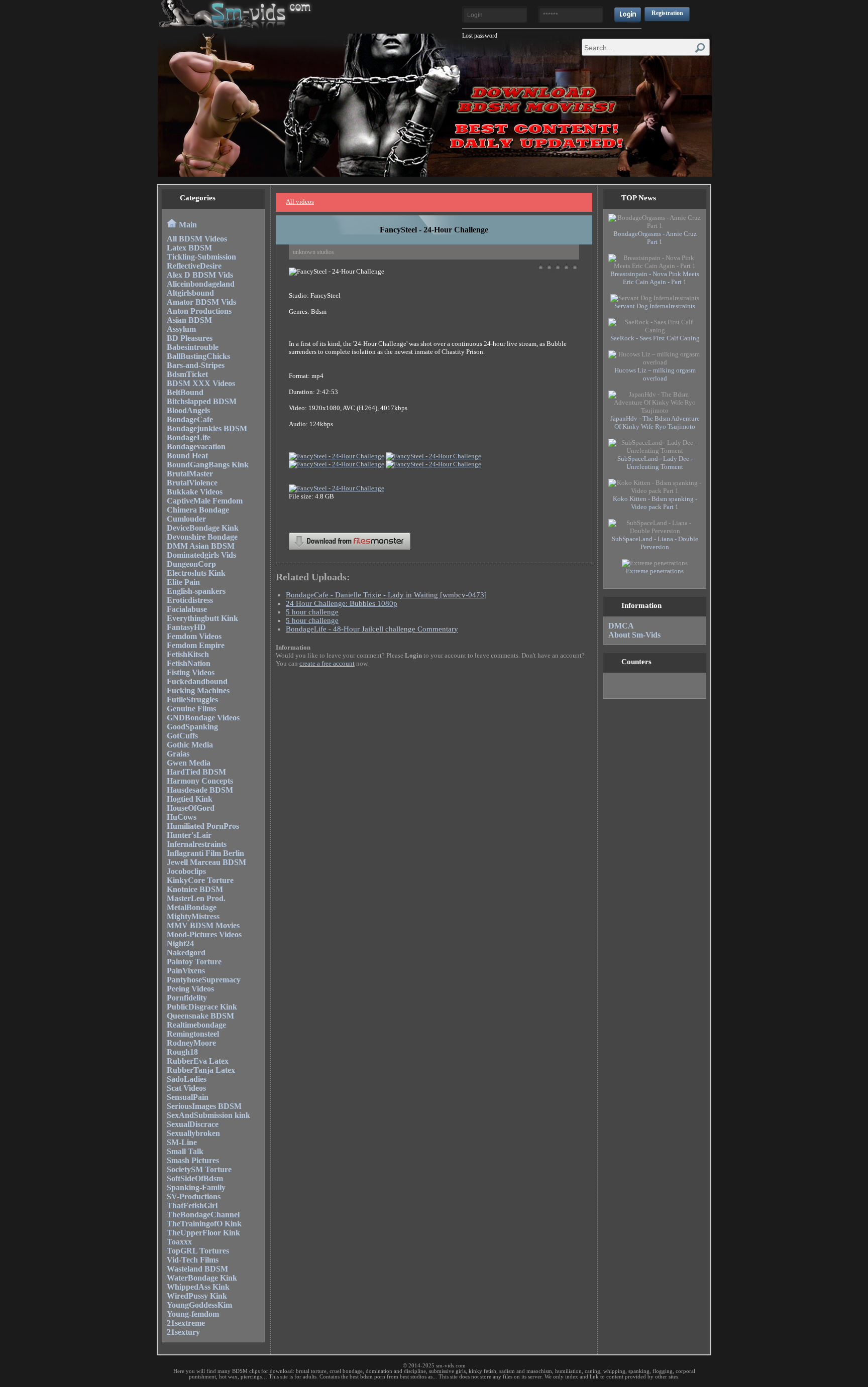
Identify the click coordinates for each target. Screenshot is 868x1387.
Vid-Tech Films (193, 1259)
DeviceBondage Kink (203, 528)
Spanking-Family (196, 1187)
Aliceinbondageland (201, 284)
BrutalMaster (190, 473)
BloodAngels (188, 410)
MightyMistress (193, 916)
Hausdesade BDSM (200, 790)
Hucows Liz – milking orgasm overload (655, 374)
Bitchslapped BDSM (202, 401)
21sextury (183, 1332)
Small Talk (185, 1151)
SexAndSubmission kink (208, 1115)
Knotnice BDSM (195, 889)
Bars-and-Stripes (196, 365)
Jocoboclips (186, 871)
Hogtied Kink (189, 799)
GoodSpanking (192, 726)
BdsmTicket (187, 374)
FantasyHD (186, 627)
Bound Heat (187, 455)
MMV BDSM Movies (203, 925)
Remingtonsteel (193, 1034)
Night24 (180, 943)
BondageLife (188, 437)
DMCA (621, 625)
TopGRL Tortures (198, 1250)
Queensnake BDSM (200, 1016)
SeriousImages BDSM (204, 1106)
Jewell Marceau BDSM (206, 862)
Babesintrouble (193, 347)
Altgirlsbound (190, 293)
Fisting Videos (190, 672)
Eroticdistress (190, 600)
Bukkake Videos (195, 491)
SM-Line (182, 1142)
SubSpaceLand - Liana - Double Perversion (655, 543)
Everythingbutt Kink (202, 618)
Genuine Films (191, 708)
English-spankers (196, 591)
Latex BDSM (189, 247)
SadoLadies (186, 1079)
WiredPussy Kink (197, 1296)
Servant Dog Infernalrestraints (654, 306)
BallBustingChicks (198, 356)
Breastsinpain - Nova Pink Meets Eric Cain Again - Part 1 (654, 278)
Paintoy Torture (194, 961)
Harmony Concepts (200, 781)
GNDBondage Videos (203, 717)
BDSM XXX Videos (201, 383)
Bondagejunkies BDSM (207, 428)
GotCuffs (182, 735)
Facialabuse (187, 609)
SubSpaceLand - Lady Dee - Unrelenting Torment (655, 462)
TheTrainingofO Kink (204, 1223)
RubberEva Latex (198, 1061)
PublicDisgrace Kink (202, 1006)
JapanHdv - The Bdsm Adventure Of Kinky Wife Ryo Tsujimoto (655, 422)
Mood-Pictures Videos (204, 934)
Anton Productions (199, 311)
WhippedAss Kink (198, 1287)
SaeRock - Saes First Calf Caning (655, 338)
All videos (300, 201)
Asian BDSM (189, 320)
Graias (178, 753)
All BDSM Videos (197, 238)
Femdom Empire (196, 645)
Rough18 (182, 1052)
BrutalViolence (192, 482)
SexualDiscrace (193, 1124)
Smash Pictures (193, 1160)
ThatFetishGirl (192, 1205)
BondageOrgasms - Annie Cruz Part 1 (655, 237)
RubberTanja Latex (201, 1070)
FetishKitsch (188, 654)
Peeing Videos (190, 988)
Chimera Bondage (198, 510)
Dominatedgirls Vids (201, 555)
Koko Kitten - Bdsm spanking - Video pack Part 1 (655, 503)
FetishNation (188, 663)
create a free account (327, 663)
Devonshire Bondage (202, 537)
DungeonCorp (191, 564)
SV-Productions (194, 1196)
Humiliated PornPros (203, 826)
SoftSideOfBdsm (195, 1178)
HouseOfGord (190, 808)
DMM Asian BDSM (201, 546)
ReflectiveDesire (194, 266)
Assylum (181, 329)
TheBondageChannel (203, 1214)
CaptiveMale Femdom (205, 500)
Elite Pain (183, 582)
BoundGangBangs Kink (208, 464)
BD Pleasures (189, 338)
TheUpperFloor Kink (203, 1232)
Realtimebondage (196, 1025)
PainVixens (186, 970)
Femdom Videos (194, 636)
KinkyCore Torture (200, 880)
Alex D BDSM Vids (200, 275)
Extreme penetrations (655, 571)
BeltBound (185, 392)
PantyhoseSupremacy (204, 979)
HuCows (181, 817)
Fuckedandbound (197, 681)
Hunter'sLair (189, 835)
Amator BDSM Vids (201, 302)
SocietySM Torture (199, 1169)
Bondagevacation (196, 446)
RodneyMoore (191, 1043)
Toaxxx (179, 1241)
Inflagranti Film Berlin (205, 853)
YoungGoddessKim (199, 1305)
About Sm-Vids (634, 635)
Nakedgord (186, 952)
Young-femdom (193, 1314)
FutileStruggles (192, 699)
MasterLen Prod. (196, 898)
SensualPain (187, 1097)
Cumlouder (186, 519)
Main (188, 224)
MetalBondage (191, 907)
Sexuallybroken (193, 1133)
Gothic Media (190, 744)
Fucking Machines (198, 690)
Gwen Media (188, 763)
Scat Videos (186, 1088)
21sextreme (186, 1323)
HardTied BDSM (196, 772)
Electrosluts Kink (196, 573)
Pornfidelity (187, 997)
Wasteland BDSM (197, 1269)
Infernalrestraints (197, 844)
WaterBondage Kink (202, 1278)
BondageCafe (190, 419)
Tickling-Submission (201, 257)
